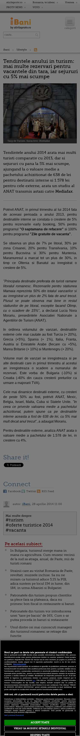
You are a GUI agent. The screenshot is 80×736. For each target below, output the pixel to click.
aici (34, 680)
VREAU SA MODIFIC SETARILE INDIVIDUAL (40, 728)
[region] (40, 688)
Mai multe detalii (19, 664)
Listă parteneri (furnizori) (14, 715)
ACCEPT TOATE (40, 722)
